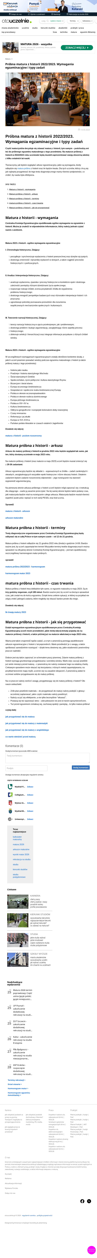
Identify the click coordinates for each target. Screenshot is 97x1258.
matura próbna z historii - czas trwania (26, 203)
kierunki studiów (48, 28)
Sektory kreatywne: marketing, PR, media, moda (34, 1122)
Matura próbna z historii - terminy (24, 198)
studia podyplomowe (38, 945)
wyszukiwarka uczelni (38, 960)
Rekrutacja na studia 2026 (78, 14)
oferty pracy (35, 899)
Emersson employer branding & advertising (30, 1223)
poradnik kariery (36, 904)
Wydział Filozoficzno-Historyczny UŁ (24, 786)
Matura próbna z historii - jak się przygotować (29, 207)
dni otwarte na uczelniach (40, 965)
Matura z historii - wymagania (22, 189)
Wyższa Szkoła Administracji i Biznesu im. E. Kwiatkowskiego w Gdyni (24, 803)
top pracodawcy (8, 32)
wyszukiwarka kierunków (40, 918)
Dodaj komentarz (80, 767)
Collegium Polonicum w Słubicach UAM (24, 795)
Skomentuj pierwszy (91, 1250)
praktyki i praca (77, 28)
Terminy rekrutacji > (16, 1080)
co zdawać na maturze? (39, 925)
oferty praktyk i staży (38, 902)
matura (74, 32)
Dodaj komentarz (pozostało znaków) (21, 751)
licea (55, 32)
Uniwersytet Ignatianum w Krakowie (24, 819)
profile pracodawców (38, 907)
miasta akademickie (10, 28)
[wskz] (48, 6)
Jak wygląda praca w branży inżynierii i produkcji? (12, 1129)
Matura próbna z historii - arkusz (23, 194)
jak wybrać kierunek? (38, 923)
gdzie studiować (36, 940)
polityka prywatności (44, 1215)
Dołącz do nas (16, 14)
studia (35, 28)
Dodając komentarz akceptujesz (24, 775)
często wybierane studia (39, 943)
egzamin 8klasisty (87, 32)
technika (63, 32)
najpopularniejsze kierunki (40, 920)
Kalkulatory (86, 21)
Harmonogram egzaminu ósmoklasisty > (19, 1094)
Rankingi (56, 14)
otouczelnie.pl (10, 1215)
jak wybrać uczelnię (38, 962)
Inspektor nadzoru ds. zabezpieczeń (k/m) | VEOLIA (57, 1117)
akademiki (62, 28)
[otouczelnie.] (17, 21)
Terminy (73, 21)
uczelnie (25, 28)
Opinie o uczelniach (37, 14)
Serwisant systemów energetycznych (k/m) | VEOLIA (57, 1124)
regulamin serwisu (36, 775)
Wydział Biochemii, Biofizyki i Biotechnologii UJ (24, 811)
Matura (8, 243)
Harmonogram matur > (18, 1088)
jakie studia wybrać (38, 937)
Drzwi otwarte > (15, 1084)
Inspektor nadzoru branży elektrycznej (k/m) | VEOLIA (58, 1141)
